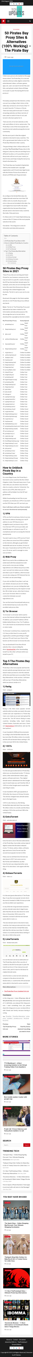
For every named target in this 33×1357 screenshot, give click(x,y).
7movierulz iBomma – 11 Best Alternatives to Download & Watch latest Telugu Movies (16, 1325)
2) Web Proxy (11, 247)
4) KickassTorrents (13, 259)
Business (7, 1202)
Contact (15, 1339)
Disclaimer (22, 1339)
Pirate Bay (8, 1016)
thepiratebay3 (9, 726)
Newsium (29, 1352)
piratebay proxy (18, 1018)
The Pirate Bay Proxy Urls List (9, 1026)
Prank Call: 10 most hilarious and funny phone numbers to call (15, 1130)
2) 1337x (10, 255)
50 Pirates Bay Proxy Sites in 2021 (15, 241)
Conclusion (13, 263)
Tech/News (16, 29)
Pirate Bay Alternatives (19, 1016)
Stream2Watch (16, 1344)
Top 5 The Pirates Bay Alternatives (15, 251)
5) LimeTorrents (12, 261)
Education (15, 1042)
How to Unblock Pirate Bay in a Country (16, 243)
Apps (6, 1076)
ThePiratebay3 (22, 1342)
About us (9, 1339)
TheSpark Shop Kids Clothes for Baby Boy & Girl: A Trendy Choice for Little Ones (16, 1259)
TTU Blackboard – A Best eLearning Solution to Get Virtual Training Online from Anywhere (15, 1065)
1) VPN (10, 245)
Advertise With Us (11, 1342)
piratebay (9, 1018)
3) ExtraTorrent (12, 257)
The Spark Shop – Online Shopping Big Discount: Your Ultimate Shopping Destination (15, 1157)
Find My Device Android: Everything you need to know (24, 1027)
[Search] (30, 21)
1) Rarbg (10, 253)
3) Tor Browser (12, 249)
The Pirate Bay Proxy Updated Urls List (16, 991)
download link (11, 649)
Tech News (8, 1270)
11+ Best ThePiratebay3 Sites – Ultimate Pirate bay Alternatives (16, 1292)
